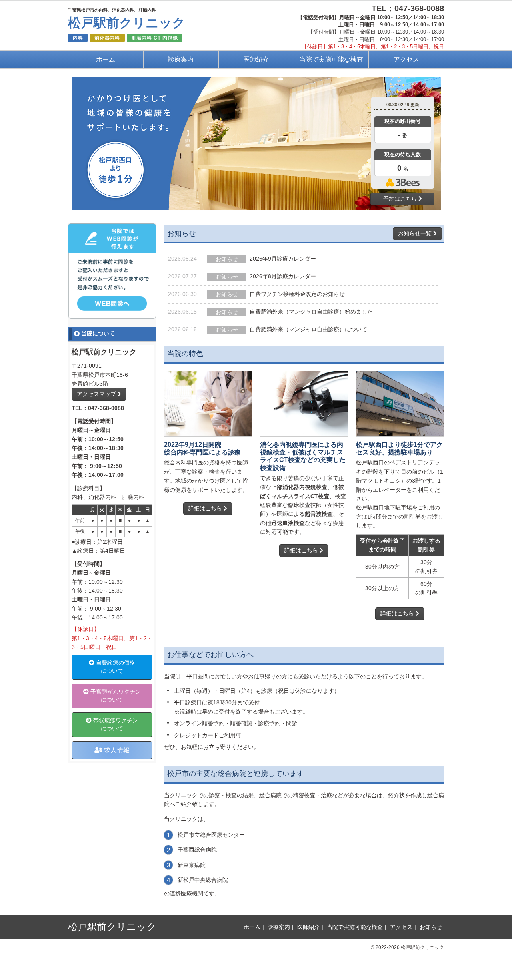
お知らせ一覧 (415, 233)
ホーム (105, 59)
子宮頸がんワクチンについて (115, 695)
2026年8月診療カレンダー (283, 276)
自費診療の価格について (114, 666)
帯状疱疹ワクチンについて (115, 724)
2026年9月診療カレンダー (283, 258)
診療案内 (181, 59)
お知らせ (431, 927)
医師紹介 (256, 59)
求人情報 (116, 750)
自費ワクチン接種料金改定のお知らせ (297, 294)
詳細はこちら (206, 508)
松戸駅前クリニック (126, 23)
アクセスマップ (97, 394)
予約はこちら (400, 198)
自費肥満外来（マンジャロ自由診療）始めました (311, 311)
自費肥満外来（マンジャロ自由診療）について (308, 329)
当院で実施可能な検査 (331, 59)
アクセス (406, 59)
